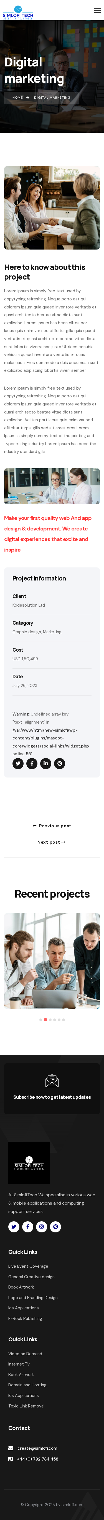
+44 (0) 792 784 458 (37, 1459)
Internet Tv (19, 1364)
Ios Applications (23, 1395)
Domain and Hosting (27, 1385)
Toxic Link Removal (26, 1406)
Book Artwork (21, 1374)
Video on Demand (25, 1354)
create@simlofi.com (37, 1448)
